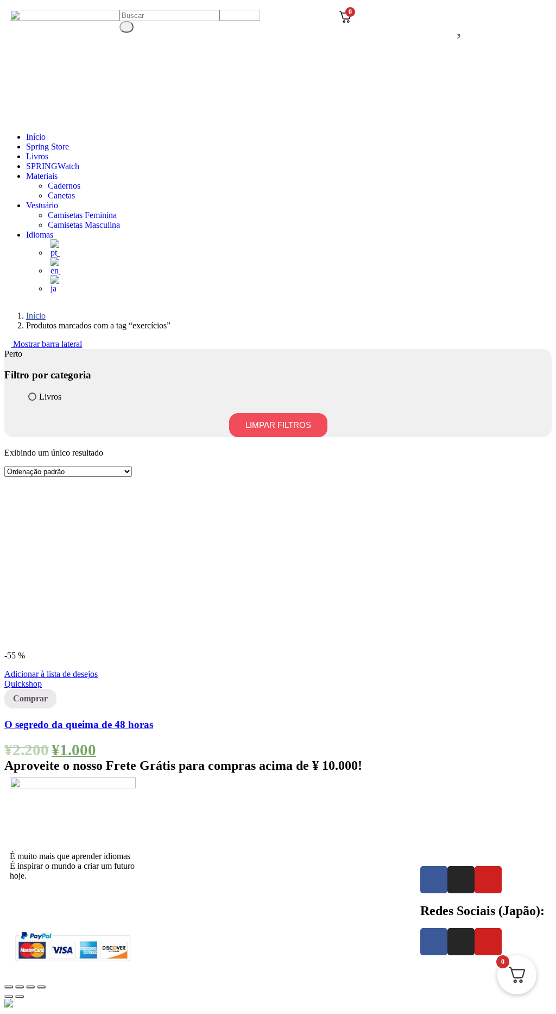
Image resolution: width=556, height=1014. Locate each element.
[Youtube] (488, 879)
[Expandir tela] (30, 986)
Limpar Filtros (278, 425)
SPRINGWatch (52, 166)
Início (36, 136)
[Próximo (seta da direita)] (19, 996)
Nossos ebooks (309, 841)
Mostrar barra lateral (46, 344)
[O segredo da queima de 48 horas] (85, 645)
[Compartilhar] (19, 986)
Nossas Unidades (176, 876)
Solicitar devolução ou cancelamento (483, 800)
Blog (291, 861)
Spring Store (47, 146)
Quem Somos (170, 812)
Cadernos (64, 185)
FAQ (292, 851)
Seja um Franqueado (182, 886)
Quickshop (23, 683)
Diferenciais (167, 821)
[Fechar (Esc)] (8, 986)
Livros (37, 156)
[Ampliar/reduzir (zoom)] (41, 986)
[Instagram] (461, 879)
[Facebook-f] (433, 879)
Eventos (160, 831)
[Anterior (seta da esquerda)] (8, 996)
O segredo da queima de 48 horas (78, 724)
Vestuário (42, 205)
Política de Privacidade (459, 790)
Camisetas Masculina (84, 224)
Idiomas (39, 234)
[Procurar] (126, 27)
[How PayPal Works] (72, 963)
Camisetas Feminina (82, 215)
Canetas (61, 195)
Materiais (42, 176)
